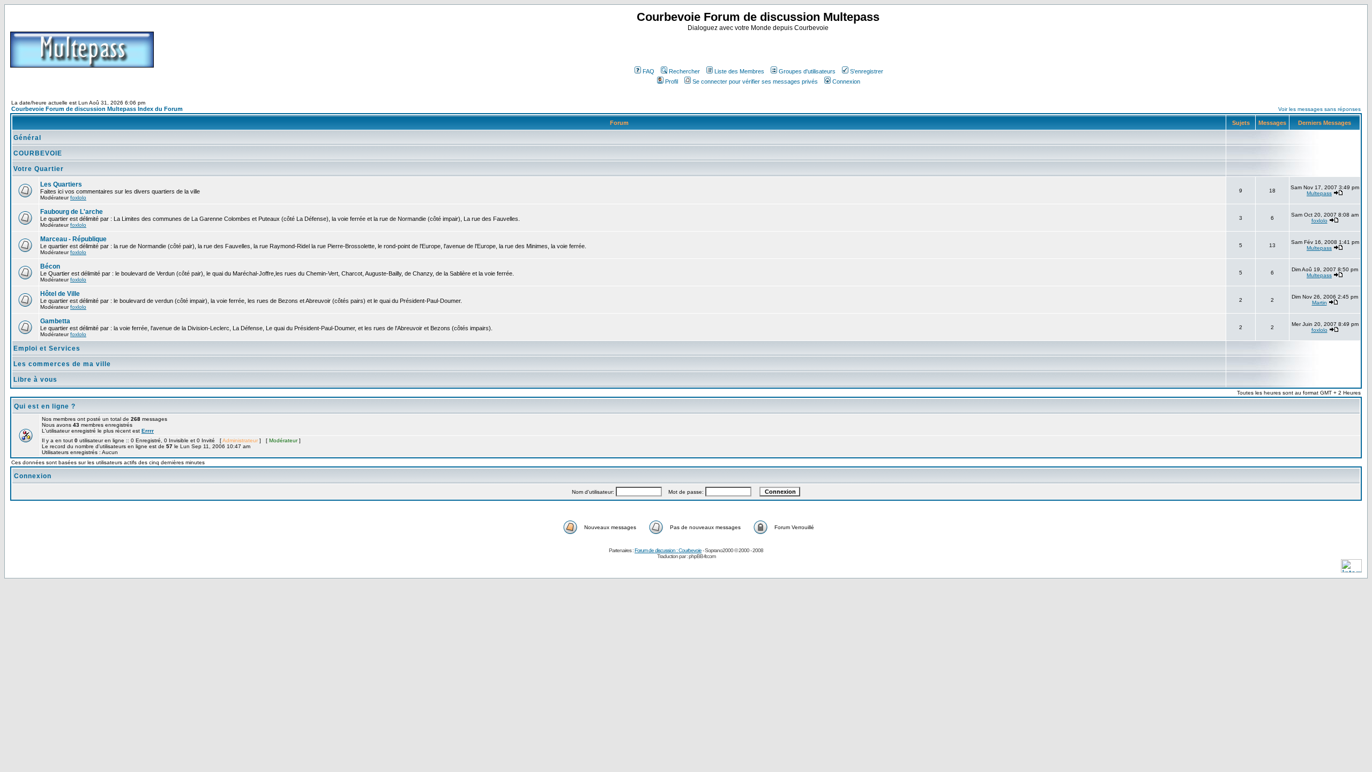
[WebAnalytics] (1351, 569)
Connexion (846, 81)
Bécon (50, 266)
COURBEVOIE (37, 153)
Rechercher (684, 71)
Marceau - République (73, 239)
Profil (671, 81)
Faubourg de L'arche (71, 212)
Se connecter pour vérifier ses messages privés (755, 81)
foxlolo (78, 198)
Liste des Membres (739, 71)
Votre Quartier (38, 169)
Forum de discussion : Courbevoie (668, 550)
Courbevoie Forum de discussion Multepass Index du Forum (97, 109)
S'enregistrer (866, 71)
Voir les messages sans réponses (1319, 109)
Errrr (147, 431)
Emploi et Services (46, 348)
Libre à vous (35, 379)
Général (27, 138)
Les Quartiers (61, 184)
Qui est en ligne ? (45, 406)
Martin (1319, 303)
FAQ (648, 71)
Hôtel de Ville (60, 294)
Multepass (1319, 193)
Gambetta (55, 321)
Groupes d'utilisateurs (807, 71)
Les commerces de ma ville (62, 364)
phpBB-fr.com (702, 556)
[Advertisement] (759, 48)
